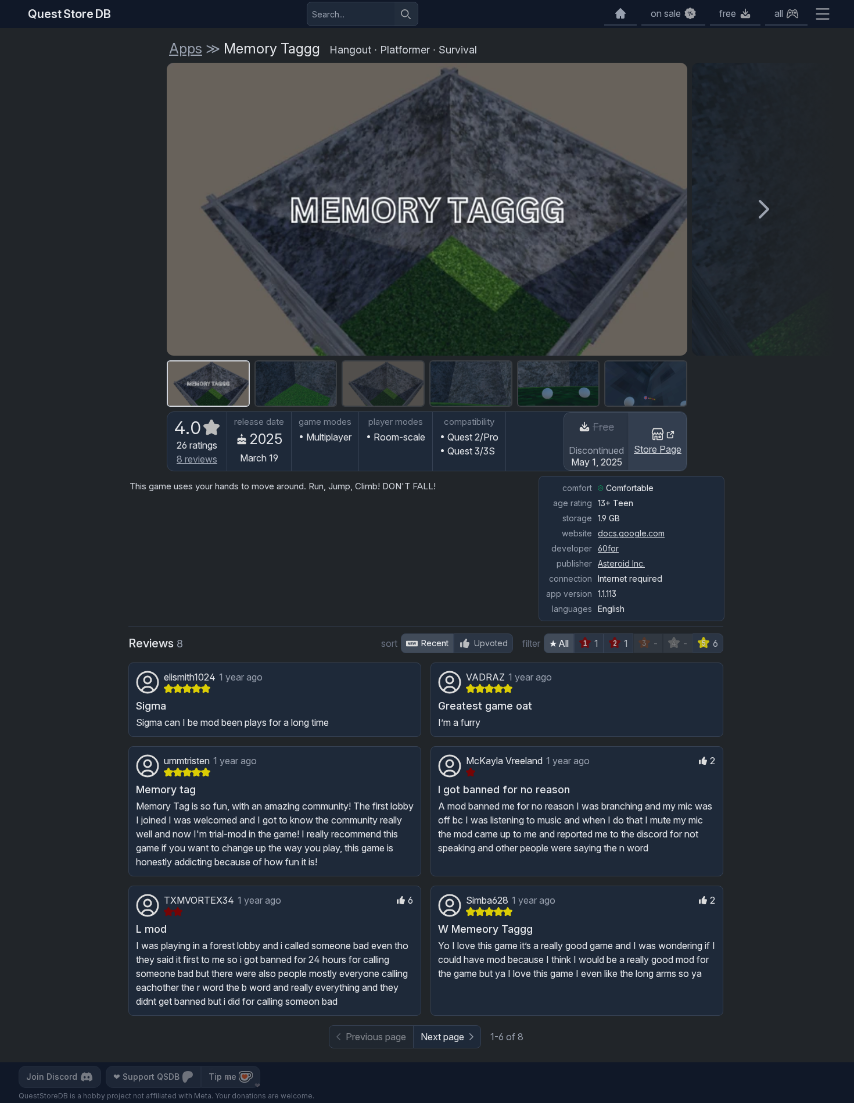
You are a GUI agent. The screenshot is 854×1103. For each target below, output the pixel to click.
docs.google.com (631, 533)
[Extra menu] (822, 14)
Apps (185, 48)
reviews (197, 459)
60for (608, 548)
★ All (559, 643)
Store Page (657, 449)
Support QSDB (146, 1076)
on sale (666, 13)
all (778, 13)
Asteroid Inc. (621, 563)
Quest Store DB (69, 14)
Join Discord (51, 1076)
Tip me (222, 1076)
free (727, 13)
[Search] (406, 14)
